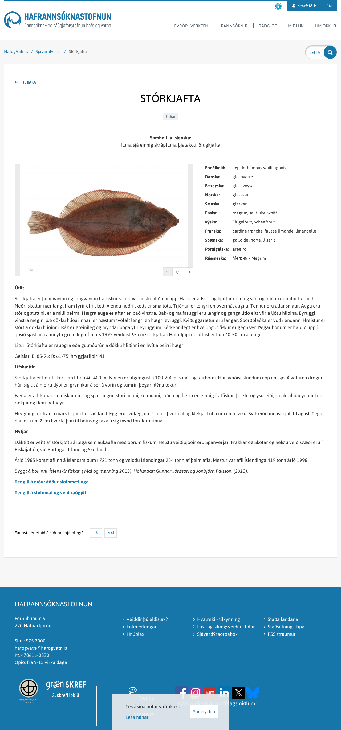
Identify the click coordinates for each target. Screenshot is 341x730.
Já (96, 532)
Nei (110, 532)
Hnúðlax (135, 634)
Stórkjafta (78, 51)
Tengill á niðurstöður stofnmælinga (52, 481)
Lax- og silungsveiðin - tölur (226, 626)
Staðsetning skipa (286, 626)
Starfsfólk (307, 5)
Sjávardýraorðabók (217, 634)
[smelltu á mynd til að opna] (181, 692)
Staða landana (283, 619)
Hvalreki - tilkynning (218, 619)
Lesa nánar (137, 717)
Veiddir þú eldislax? (147, 619)
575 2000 (36, 641)
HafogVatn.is (16, 51)
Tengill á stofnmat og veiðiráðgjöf (50, 492)
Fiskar (171, 116)
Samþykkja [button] (204, 711)
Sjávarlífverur (48, 51)
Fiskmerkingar (142, 626)
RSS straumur (282, 634)
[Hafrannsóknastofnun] (57, 21)
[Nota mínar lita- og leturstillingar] (278, 6)
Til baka (28, 82)
